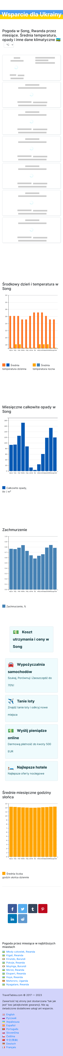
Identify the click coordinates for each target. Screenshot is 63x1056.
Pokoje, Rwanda (15, 962)
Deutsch (11, 1043)
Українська (12, 1021)
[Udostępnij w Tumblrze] (32, 908)
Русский (11, 1018)
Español (10, 1025)
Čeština (10, 1036)
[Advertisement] (31, 266)
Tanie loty (26, 701)
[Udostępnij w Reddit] (22, 918)
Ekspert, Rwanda (16, 973)
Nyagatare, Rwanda (17, 984)
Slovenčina (12, 1032)
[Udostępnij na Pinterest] (42, 908)
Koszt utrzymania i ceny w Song (31, 639)
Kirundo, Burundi (15, 958)
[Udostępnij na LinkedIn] (12, 918)
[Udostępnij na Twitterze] (22, 908)
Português (12, 1029)
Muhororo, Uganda (17, 980)
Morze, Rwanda (15, 969)
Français (11, 1047)
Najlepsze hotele (32, 767)
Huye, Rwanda (14, 977)
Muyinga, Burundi (16, 966)
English (10, 1014)
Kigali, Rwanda (14, 955)
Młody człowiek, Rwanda (20, 951)
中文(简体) (12, 1039)
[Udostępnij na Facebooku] (12, 908)
